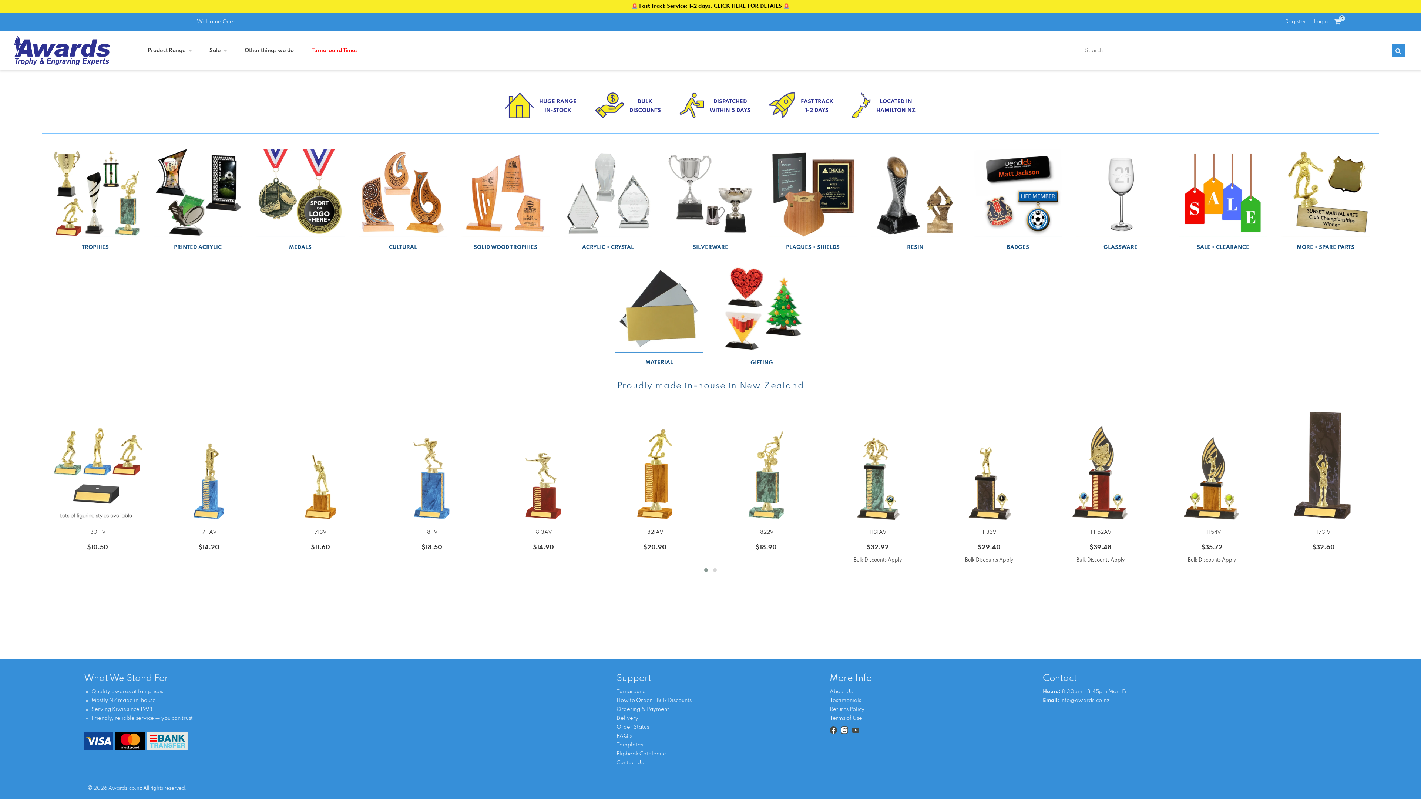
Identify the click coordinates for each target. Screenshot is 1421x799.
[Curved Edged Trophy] (1324, 466)
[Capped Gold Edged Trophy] (989, 466)
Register (1295, 21)
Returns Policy (847, 709)
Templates (630, 745)
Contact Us (630, 762)
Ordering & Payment (643, 709)
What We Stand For (126, 678)
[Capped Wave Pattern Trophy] (878, 466)
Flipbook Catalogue (641, 753)
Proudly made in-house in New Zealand (710, 386)
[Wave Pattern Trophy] (209, 466)
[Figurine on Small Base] (98, 466)
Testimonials (845, 700)
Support (634, 678)
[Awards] (62, 50)
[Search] (1398, 50)
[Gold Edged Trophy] (320, 466)
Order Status (633, 727)
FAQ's (624, 736)
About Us (841, 691)
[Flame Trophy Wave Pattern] (1100, 466)
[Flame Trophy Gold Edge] (1212, 466)
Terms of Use (846, 718)
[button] (706, 570)
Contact (1060, 678)
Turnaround (631, 691)
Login (1321, 21)
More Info (851, 678)
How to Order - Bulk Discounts (654, 700)
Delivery (627, 718)
